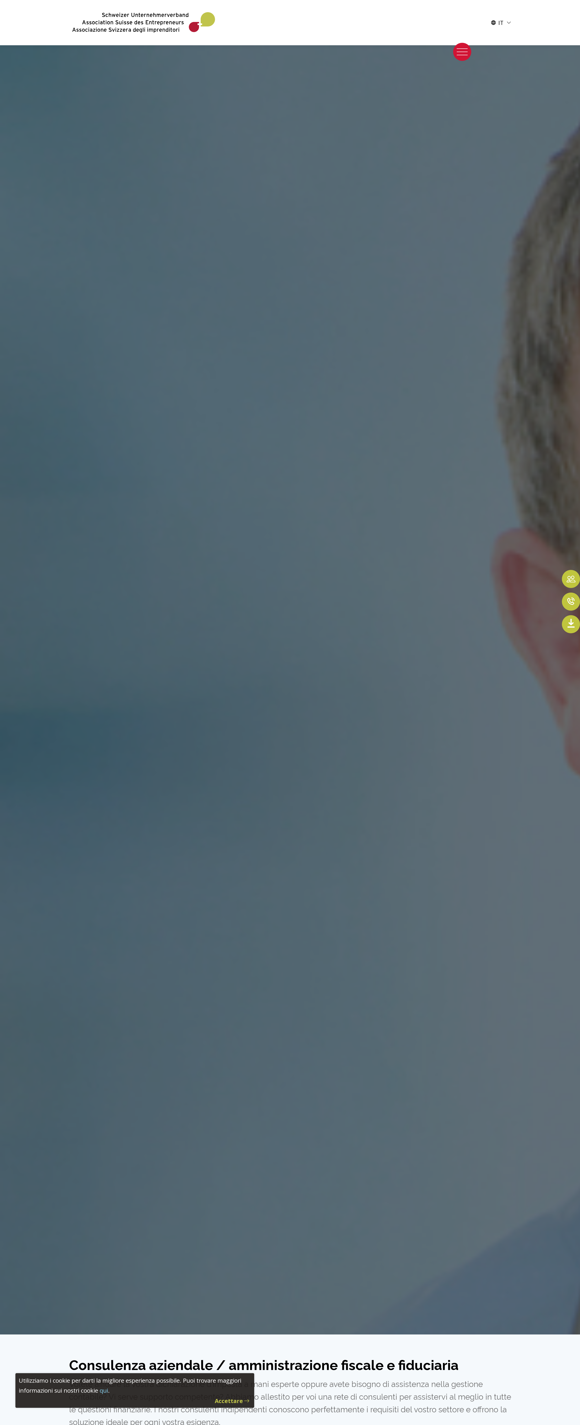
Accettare (229, 1401)
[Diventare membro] (571, 579)
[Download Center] (571, 624)
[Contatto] (571, 602)
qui (104, 1390)
